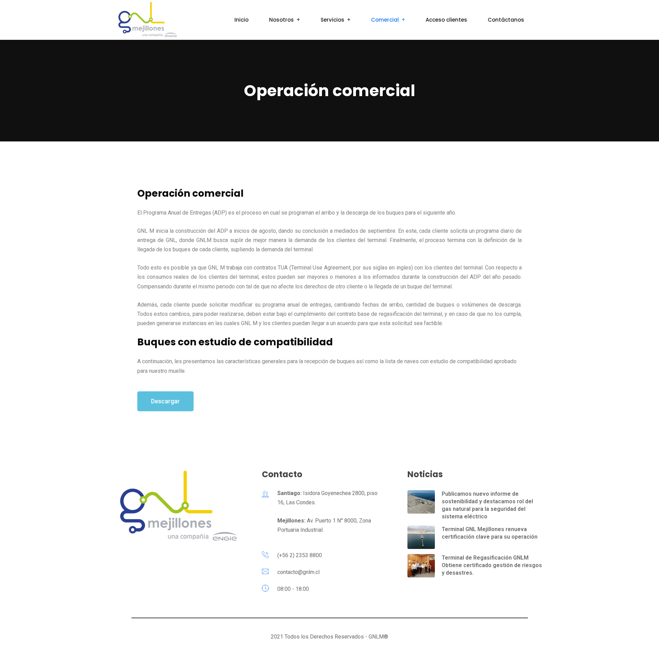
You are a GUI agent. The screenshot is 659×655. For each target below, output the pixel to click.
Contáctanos (506, 19)
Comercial (385, 19)
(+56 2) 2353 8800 (299, 555)
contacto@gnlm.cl (298, 572)
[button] (165, 401)
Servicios (332, 19)
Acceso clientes (446, 19)
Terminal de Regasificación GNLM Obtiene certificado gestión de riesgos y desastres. (492, 565)
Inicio (241, 19)
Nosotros (281, 19)
